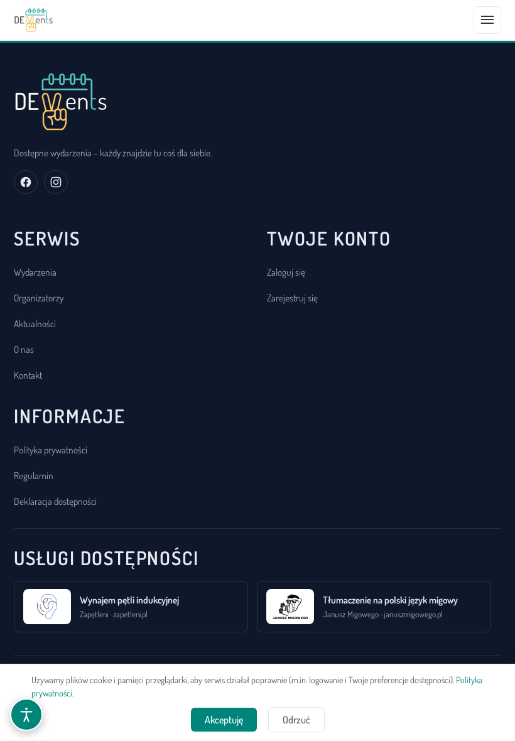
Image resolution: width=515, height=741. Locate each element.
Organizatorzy (38, 297)
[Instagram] (56, 182)
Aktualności (35, 323)
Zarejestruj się (292, 297)
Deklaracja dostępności (55, 501)
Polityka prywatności (50, 449)
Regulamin (33, 475)
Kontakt (28, 375)
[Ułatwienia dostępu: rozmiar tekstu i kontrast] (26, 714)
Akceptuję (224, 719)
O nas (24, 349)
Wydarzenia (35, 272)
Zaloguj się (286, 272)
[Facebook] (26, 182)
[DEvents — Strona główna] (33, 20)
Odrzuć (296, 719)
